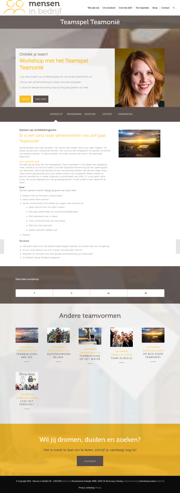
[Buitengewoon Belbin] (58, 335)
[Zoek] (173, 8)
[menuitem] (93, 8)
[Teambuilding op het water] (90, 336)
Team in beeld (121, 358)
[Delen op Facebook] (34, 293)
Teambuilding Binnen (121, 355)
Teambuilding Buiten (26, 351)
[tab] (55, 115)
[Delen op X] (71, 293)
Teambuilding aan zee (26, 356)
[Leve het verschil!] (27, 381)
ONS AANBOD (26, 347)
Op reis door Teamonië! (153, 355)
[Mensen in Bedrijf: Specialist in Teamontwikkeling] (33, 8)
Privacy (98, 488)
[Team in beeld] (121, 337)
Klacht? (160, 481)
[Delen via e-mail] (145, 293)
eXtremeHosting (131, 481)
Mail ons (66, 481)
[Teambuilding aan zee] (27, 335)
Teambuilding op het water (90, 357)
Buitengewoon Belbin (58, 356)
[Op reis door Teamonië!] (153, 335)
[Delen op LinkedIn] (108, 293)
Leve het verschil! (27, 403)
